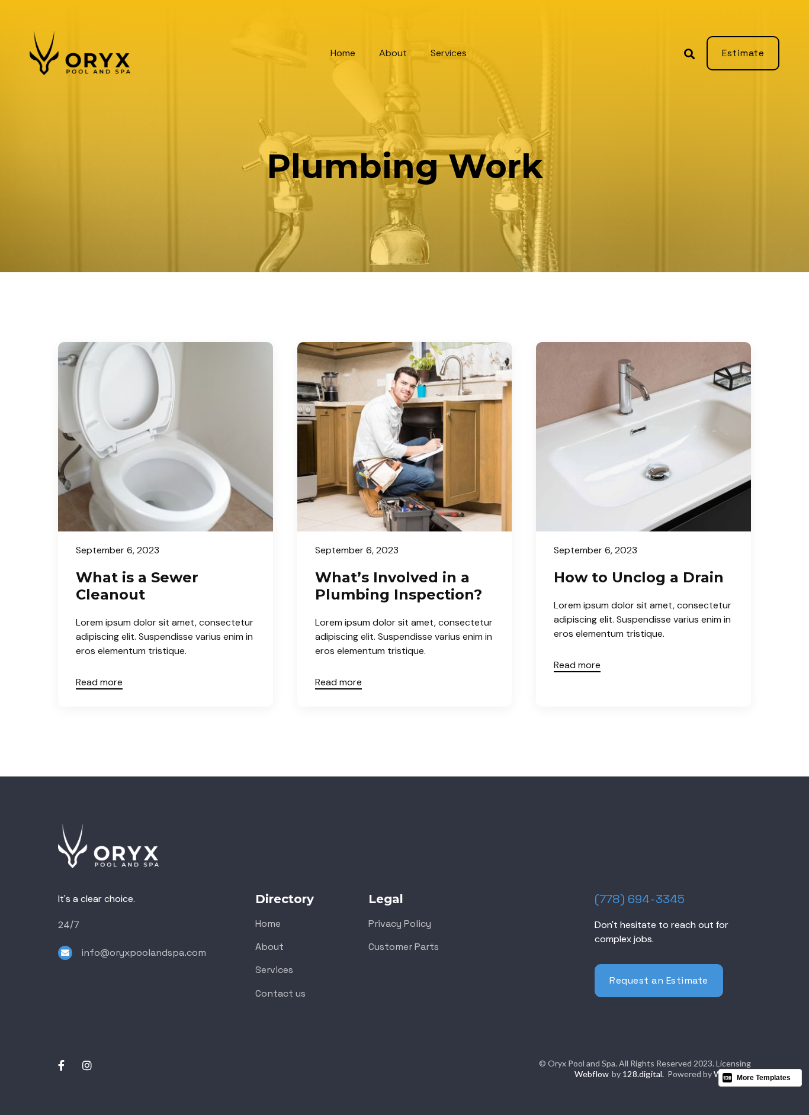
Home (342, 53)
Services (449, 53)
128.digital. (643, 1074)
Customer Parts (403, 946)
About (393, 53)
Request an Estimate (658, 980)
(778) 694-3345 (640, 899)
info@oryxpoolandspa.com (143, 952)
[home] (97, 53)
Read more (99, 682)
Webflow (591, 1074)
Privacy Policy (399, 923)
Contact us (280, 993)
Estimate (743, 53)
